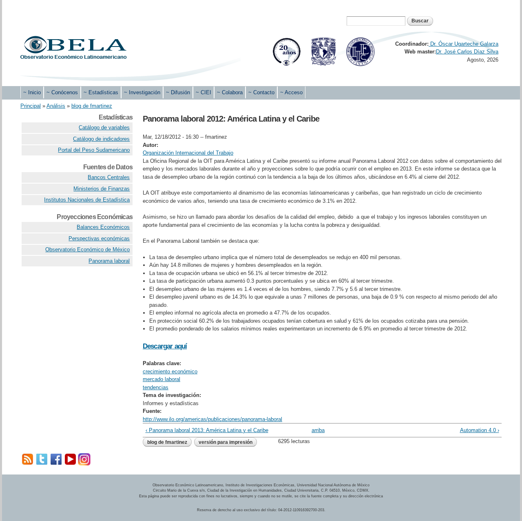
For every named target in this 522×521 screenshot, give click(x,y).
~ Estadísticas (101, 92)
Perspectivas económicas (99, 238)
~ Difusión (178, 92)
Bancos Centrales (109, 177)
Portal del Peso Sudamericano (94, 150)
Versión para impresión (225, 442)
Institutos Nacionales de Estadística (87, 200)
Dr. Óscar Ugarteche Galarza (463, 44)
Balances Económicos (103, 227)
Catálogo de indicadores (101, 139)
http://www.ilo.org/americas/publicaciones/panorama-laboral (212, 419)
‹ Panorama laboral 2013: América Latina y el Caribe (207, 430)
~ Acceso (291, 92)
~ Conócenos (62, 92)
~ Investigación (142, 92)
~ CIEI (203, 92)
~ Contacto (261, 92)
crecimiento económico (170, 371)
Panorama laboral (109, 261)
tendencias (155, 387)
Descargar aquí (165, 346)
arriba (318, 430)
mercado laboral (161, 379)
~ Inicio (32, 92)
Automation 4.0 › (479, 430)
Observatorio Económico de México (87, 249)
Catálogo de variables (104, 127)
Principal (30, 106)
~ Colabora (230, 92)
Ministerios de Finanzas (101, 189)
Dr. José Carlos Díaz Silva (467, 52)
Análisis (55, 106)
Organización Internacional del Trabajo (188, 153)
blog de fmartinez (91, 106)
